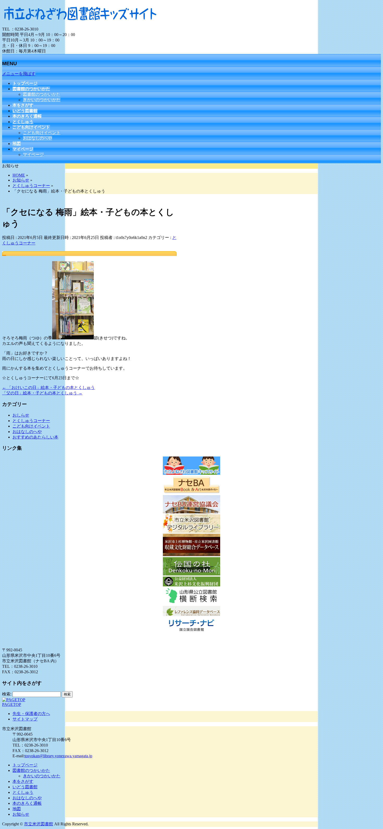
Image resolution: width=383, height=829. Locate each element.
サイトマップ (25, 719)
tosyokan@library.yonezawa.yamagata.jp (58, 756)
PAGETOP (11, 704)
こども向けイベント (41, 132)
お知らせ (21, 814)
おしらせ (21, 415)
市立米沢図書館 (38, 824)
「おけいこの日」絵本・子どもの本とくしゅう (48, 387)
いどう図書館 (25, 787)
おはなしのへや (37, 138)
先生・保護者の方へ (31, 713)
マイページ (33, 154)
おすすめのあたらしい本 (35, 437)
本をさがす (23, 781)
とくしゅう (23, 792)
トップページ (25, 765)
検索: (6, 694)
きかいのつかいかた (41, 100)
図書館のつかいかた (41, 94)
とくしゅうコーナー (31, 420)
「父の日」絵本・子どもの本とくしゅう (42, 393)
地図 (17, 809)
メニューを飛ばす (18, 73)
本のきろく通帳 (27, 803)
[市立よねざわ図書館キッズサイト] (80, 24)
